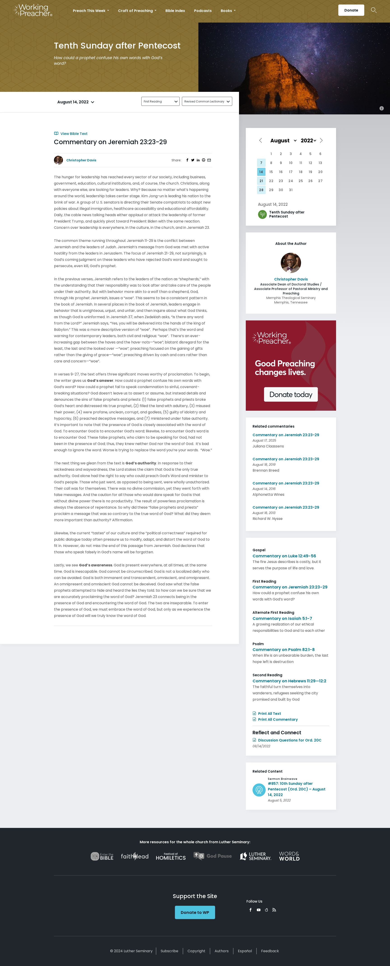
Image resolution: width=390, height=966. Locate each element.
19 (310, 172)
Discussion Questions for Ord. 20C (289, 740)
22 (271, 181)
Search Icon (374, 10)
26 (310, 181)
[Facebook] (250, 910)
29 (271, 190)
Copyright (196, 951)
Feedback (270, 951)
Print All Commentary (277, 719)
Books (227, 10)
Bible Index (175, 10)
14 (261, 172)
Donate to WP (195, 912)
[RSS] (274, 910)
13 (320, 163)
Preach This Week (89, 10)
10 (291, 163)
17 (291, 172)
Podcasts (203, 10)
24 (290, 181)
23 (281, 181)
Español (245, 951)
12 (310, 163)
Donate (351, 10)
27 (320, 181)
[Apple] (266, 910)
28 (261, 190)
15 (271, 172)
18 (301, 172)
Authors (222, 951)
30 (281, 190)
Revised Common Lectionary (204, 101)
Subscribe (169, 951)
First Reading (153, 101)
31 (291, 190)
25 (301, 181)
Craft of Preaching (136, 10)
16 (281, 172)
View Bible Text (74, 133)
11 (300, 163)
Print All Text (269, 713)
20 (320, 172)
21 (261, 181)
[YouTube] (259, 910)
